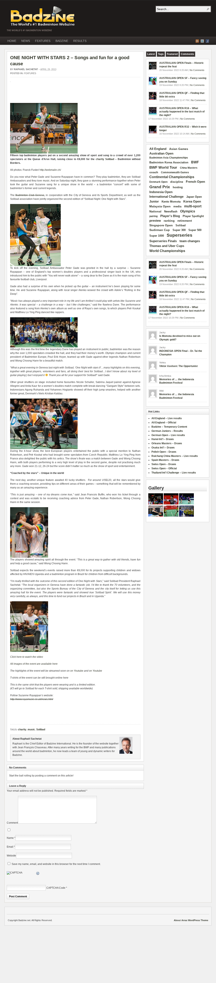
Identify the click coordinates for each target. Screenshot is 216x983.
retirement (184, 220)
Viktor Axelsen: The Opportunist (178, 366)
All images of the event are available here (34, 663)
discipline (176, 181)
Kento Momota (171, 201)
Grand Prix (159, 187)
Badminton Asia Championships (168, 157)
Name (10, 837)
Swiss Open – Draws (163, 464)
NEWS (25, 41)
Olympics (187, 211)
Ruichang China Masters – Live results (174, 456)
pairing (153, 216)
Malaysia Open (160, 206)
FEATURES (42, 41)
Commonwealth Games (175, 172)
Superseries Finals (163, 241)
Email (10, 846)
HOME (11, 41)
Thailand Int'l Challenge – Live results (173, 472)
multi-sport (192, 206)
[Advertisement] (59, 94)
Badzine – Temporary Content (169, 426)
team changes (190, 241)
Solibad (109, 159)
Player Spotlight (193, 216)
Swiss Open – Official (164, 468)
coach (153, 172)
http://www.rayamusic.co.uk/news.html (31, 699)
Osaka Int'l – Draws (163, 447)
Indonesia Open (161, 192)
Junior (154, 201)
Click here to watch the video (26, 656)
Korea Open (192, 201)
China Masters (188, 167)
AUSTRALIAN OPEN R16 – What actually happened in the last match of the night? (182, 112)
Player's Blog (170, 216)
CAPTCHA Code (55, 887)
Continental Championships (171, 177)
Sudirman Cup (159, 230)
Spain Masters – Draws (165, 460)
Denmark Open (158, 181)
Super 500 (194, 230)
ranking (169, 220)
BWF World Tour (163, 167)
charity (100, 159)
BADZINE (61, 41)
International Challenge (166, 196)
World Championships (167, 251)
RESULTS (79, 41)
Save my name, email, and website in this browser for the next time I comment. (56, 864)
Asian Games (178, 149)
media (177, 206)
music (46, 180)
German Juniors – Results (167, 430)
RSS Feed (197, 41)
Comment (12, 822)
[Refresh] (38, 873)
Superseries (179, 235)
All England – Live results (166, 418)
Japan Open (194, 196)
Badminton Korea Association (168, 162)
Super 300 (179, 230)
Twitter (202, 41)
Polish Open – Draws (163, 451)
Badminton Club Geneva (29, 195)
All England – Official (163, 422)
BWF (195, 162)
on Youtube (76, 670)
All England (157, 149)
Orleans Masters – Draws (166, 443)
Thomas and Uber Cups (166, 246)
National (155, 211)
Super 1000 (156, 235)
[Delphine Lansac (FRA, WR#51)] (155, 515)
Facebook (207, 41)
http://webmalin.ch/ (50, 169)
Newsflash (170, 211)
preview (155, 220)
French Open (195, 181)
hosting (178, 187)
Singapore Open (161, 225)
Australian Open (161, 153)
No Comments (197, 70)
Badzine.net (43, 16)
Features (30, 73)
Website (11, 855)
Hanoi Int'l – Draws (162, 439)
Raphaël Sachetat (26, 69)
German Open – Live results (168, 435)
